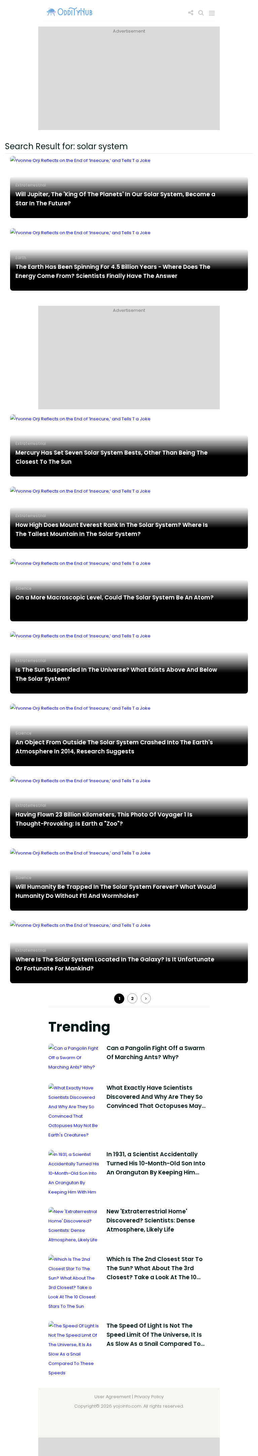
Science (23, 588)
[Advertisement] (129, 83)
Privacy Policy (149, 1396)
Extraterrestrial (30, 185)
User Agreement (112, 1396)
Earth (20, 257)
